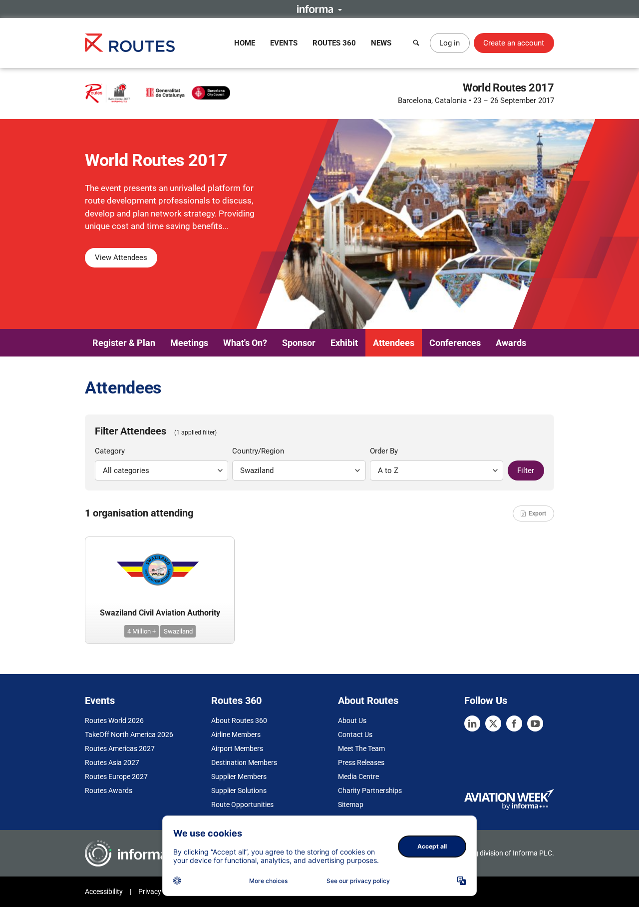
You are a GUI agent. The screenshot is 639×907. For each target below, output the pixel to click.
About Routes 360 (239, 720)
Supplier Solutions (239, 790)
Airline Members (236, 734)
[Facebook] (514, 724)
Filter (525, 470)
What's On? (245, 343)
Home (244, 43)
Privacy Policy (159, 892)
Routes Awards (108, 790)
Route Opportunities (242, 804)
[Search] (416, 43)
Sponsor (299, 343)
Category (110, 451)
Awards (511, 343)
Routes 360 (334, 43)
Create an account (513, 43)
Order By (384, 451)
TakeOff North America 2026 (129, 734)
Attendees (393, 343)
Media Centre (358, 776)
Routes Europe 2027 (116, 776)
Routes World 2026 (114, 720)
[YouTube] (535, 724)
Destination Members (244, 762)
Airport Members (237, 748)
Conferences (455, 343)
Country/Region (258, 451)
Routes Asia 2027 (112, 762)
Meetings (189, 343)
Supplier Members (239, 776)
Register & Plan (123, 343)
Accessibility (104, 892)
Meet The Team (361, 748)
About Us (352, 720)
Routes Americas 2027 (120, 748)
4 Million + (141, 631)
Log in (449, 43)
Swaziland (178, 631)
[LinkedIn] (472, 724)
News (381, 43)
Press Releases (361, 762)
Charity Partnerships (370, 790)
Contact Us (355, 734)
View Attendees (121, 257)
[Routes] (130, 43)
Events (284, 43)
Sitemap (350, 804)
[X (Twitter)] (493, 724)
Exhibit (344, 343)
